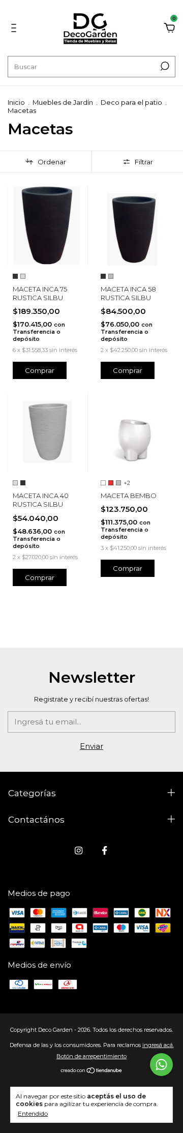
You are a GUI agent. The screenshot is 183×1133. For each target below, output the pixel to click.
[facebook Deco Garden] (104, 850)
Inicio (16, 102)
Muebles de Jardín (63, 102)
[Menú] (15, 29)
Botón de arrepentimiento (91, 1056)
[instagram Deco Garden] (78, 850)
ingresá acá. (158, 1045)
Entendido (33, 1113)
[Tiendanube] (92, 1071)
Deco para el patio (131, 102)
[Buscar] (164, 66)
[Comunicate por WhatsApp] (161, 1064)
